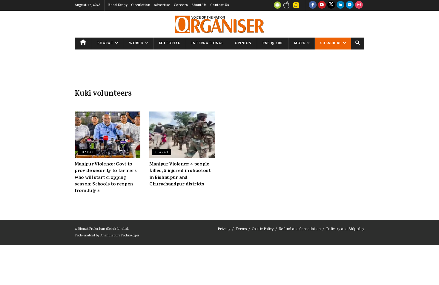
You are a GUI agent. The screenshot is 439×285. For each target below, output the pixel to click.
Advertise (162, 5)
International (207, 44)
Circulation (140, 5)
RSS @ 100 (273, 44)
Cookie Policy (263, 229)
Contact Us (219, 5)
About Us (199, 5)
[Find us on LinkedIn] (340, 5)
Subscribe (330, 44)
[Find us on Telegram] (350, 5)
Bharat (105, 44)
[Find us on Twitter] (331, 5)
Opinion (243, 44)
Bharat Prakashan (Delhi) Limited (103, 229)
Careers (181, 5)
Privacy (224, 229)
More (299, 44)
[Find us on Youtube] (322, 5)
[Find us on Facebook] (313, 5)
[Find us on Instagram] (359, 5)
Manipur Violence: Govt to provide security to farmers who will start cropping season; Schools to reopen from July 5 (105, 178)
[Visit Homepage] (219, 24)
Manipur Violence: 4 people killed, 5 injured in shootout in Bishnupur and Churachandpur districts (180, 174)
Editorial (169, 44)
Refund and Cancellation (300, 229)
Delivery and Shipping (345, 229)
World (136, 44)
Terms (241, 229)
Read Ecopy (118, 5)
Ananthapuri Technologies (119, 235)
